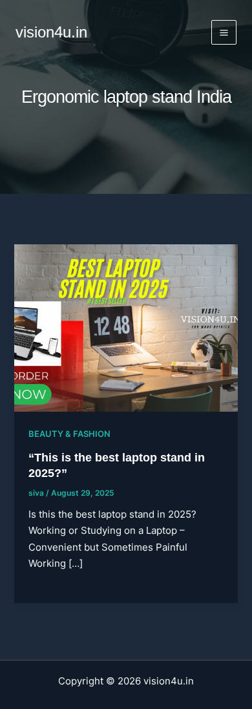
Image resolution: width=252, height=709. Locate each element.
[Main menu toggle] (223, 32)
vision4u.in (51, 32)
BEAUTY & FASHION (69, 434)
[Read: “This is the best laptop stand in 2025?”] (125, 327)
